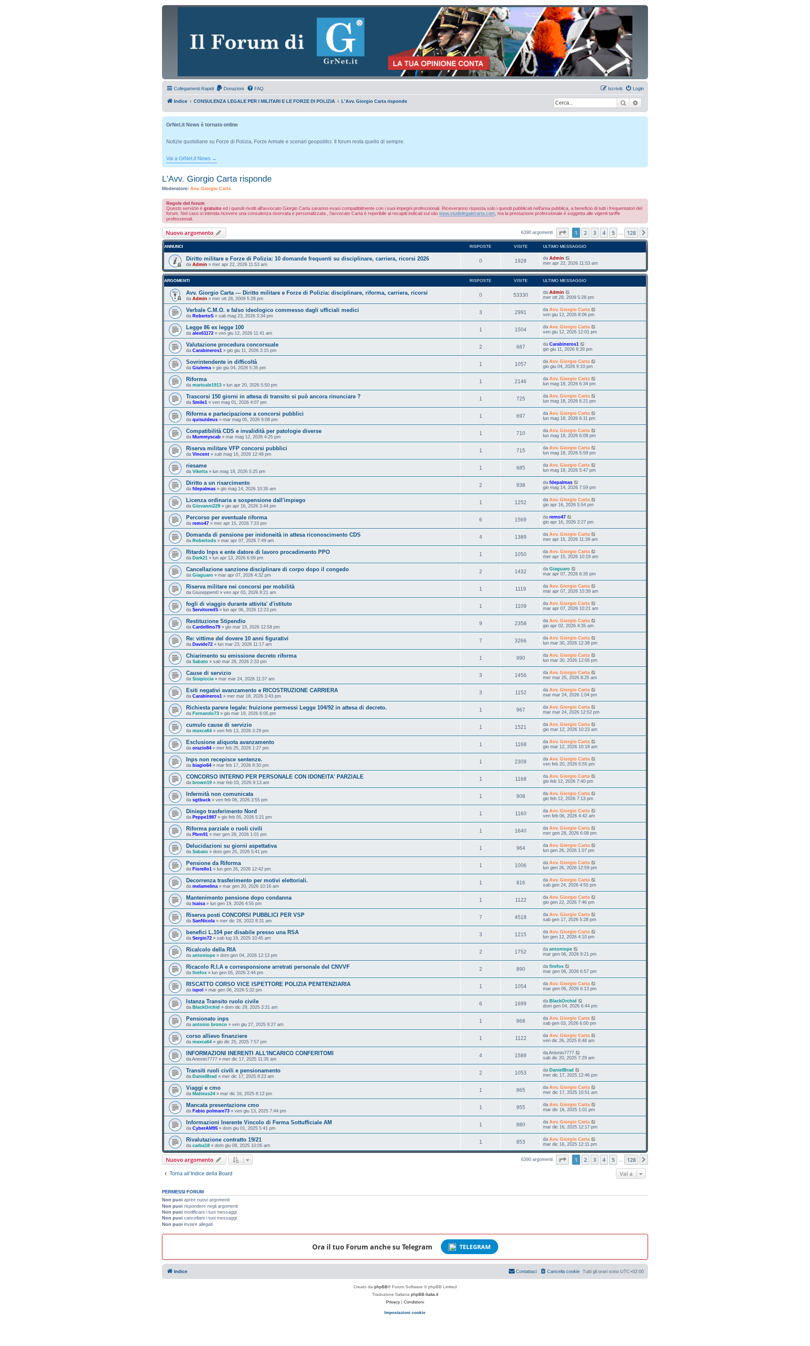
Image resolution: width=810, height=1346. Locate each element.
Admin (199, 264)
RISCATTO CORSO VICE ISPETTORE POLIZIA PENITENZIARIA (268, 984)
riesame (196, 465)
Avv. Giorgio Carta (210, 188)
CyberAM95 (205, 1128)
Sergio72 (202, 937)
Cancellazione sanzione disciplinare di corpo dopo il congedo (267, 569)
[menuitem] (230, 88)
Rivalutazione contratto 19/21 (224, 1139)
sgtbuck (201, 799)
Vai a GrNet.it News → (191, 158)
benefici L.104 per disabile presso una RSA (242, 932)
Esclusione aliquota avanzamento (230, 742)
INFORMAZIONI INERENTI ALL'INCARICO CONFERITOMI (260, 1053)
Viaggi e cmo (203, 1088)
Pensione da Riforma (213, 863)
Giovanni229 (206, 505)
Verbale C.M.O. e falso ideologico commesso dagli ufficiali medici (272, 310)
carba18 (201, 1145)
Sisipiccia (202, 678)
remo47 (200, 523)
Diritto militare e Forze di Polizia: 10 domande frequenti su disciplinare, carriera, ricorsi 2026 (307, 258)
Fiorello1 (202, 868)
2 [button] (585, 232)
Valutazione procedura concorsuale (232, 344)
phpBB (381, 1286)
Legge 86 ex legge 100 (215, 327)
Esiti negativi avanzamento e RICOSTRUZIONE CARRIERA (262, 690)
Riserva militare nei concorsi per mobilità (240, 586)
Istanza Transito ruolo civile (222, 1001)
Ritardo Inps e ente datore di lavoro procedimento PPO (258, 552)
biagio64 (201, 765)
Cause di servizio (208, 673)
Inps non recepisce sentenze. (224, 759)
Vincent (200, 454)
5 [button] (613, 232)
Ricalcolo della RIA (211, 949)
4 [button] (603, 232)
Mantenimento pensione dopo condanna (239, 898)
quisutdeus (205, 419)
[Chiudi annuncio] (642, 121)
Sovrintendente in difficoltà (221, 362)
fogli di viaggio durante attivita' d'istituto (239, 604)
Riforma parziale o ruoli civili (224, 828)
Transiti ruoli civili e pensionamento (233, 1070)
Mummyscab (206, 436)
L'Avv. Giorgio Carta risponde (217, 178)
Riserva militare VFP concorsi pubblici (236, 448)
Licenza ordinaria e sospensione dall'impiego (245, 500)
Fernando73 (205, 713)
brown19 (202, 782)
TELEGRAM (475, 1247)
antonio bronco (209, 1024)
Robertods (204, 540)
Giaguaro (202, 575)
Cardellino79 (206, 626)
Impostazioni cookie (405, 1312)
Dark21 (200, 557)
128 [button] (631, 232)
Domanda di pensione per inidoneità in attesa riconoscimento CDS (273, 535)
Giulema (201, 367)
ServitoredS (205, 609)
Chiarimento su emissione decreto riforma (241, 656)
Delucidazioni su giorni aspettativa (231, 846)
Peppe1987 (204, 816)
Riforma (196, 379)
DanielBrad (204, 1076)
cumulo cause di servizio (219, 725)
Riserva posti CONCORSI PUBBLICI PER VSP (245, 915)
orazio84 (201, 747)
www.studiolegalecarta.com (467, 213)
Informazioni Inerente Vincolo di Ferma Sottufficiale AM (259, 1122)
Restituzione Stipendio (216, 621)
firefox (199, 972)
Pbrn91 (200, 834)
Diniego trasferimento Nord (221, 811)
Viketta (200, 471)
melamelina (205, 886)
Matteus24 (203, 1093)
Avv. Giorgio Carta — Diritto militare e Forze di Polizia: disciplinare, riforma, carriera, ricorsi (307, 293)
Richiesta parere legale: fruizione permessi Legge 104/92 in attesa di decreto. (286, 707)
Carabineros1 (207, 350)
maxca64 (202, 730)
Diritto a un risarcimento (218, 483)
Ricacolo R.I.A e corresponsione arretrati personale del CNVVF (268, 967)
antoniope (203, 955)
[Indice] (405, 41)
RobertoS (202, 315)
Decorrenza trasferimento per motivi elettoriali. (247, 880)
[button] (562, 233)
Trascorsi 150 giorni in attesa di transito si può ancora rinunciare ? (273, 396)
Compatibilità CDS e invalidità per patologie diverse (253, 431)
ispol (197, 989)
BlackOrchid (206, 1007)
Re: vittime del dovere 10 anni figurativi (237, 638)
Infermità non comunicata (219, 794)
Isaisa (198, 903)
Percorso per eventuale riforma (226, 517)
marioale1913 (206, 384)
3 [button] (594, 232)
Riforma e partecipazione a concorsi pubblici (245, 414)
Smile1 (199, 402)
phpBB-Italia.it (424, 1294)
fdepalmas (204, 488)
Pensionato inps (207, 1019)
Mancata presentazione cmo (222, 1105)
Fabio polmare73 (211, 1110)
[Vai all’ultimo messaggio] (568, 258)
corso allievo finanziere (216, 1036)
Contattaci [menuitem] (526, 1271)
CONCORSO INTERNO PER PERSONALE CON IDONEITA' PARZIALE (275, 777)
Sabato (200, 661)
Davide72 (202, 644)
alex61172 (202, 333)
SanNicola (203, 920)
